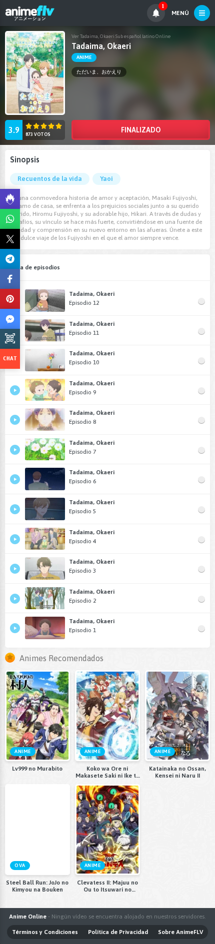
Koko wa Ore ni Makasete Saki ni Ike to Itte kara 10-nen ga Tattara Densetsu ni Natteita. (108, 772)
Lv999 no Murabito (37, 768)
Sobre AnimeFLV (180, 932)
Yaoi (106, 178)
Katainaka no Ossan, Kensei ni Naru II (177, 772)
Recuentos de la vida (50, 178)
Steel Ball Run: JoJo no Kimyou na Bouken (37, 886)
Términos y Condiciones (45, 932)
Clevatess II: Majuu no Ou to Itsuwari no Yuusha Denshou (107, 886)
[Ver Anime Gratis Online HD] (29, 13)
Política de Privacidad (118, 932)
